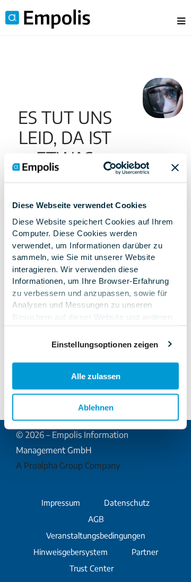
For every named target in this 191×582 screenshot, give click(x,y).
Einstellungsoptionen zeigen (105, 343)
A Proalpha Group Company (68, 465)
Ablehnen (96, 406)
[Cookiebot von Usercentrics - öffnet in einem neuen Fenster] (110, 168)
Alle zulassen (95, 376)
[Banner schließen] (175, 168)
